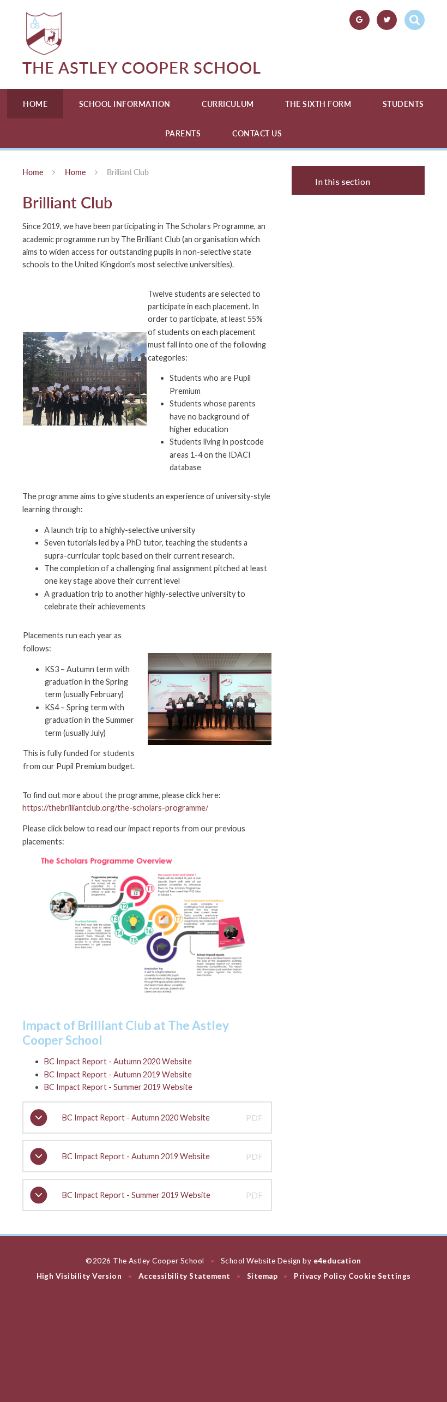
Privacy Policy (320, 1276)
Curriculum (227, 104)
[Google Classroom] (359, 20)
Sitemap (262, 1276)
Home (35, 104)
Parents (183, 133)
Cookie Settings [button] (379, 1276)
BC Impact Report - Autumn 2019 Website (118, 1074)
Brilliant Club (128, 172)
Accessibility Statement (184, 1276)
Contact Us (257, 133)
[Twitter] (387, 20)
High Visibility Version (79, 1276)
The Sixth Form (318, 104)
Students (403, 104)
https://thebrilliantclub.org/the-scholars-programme (114, 807)
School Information (125, 104)
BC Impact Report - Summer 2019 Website (118, 1087)
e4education (337, 1260)
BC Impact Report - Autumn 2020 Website (118, 1061)
